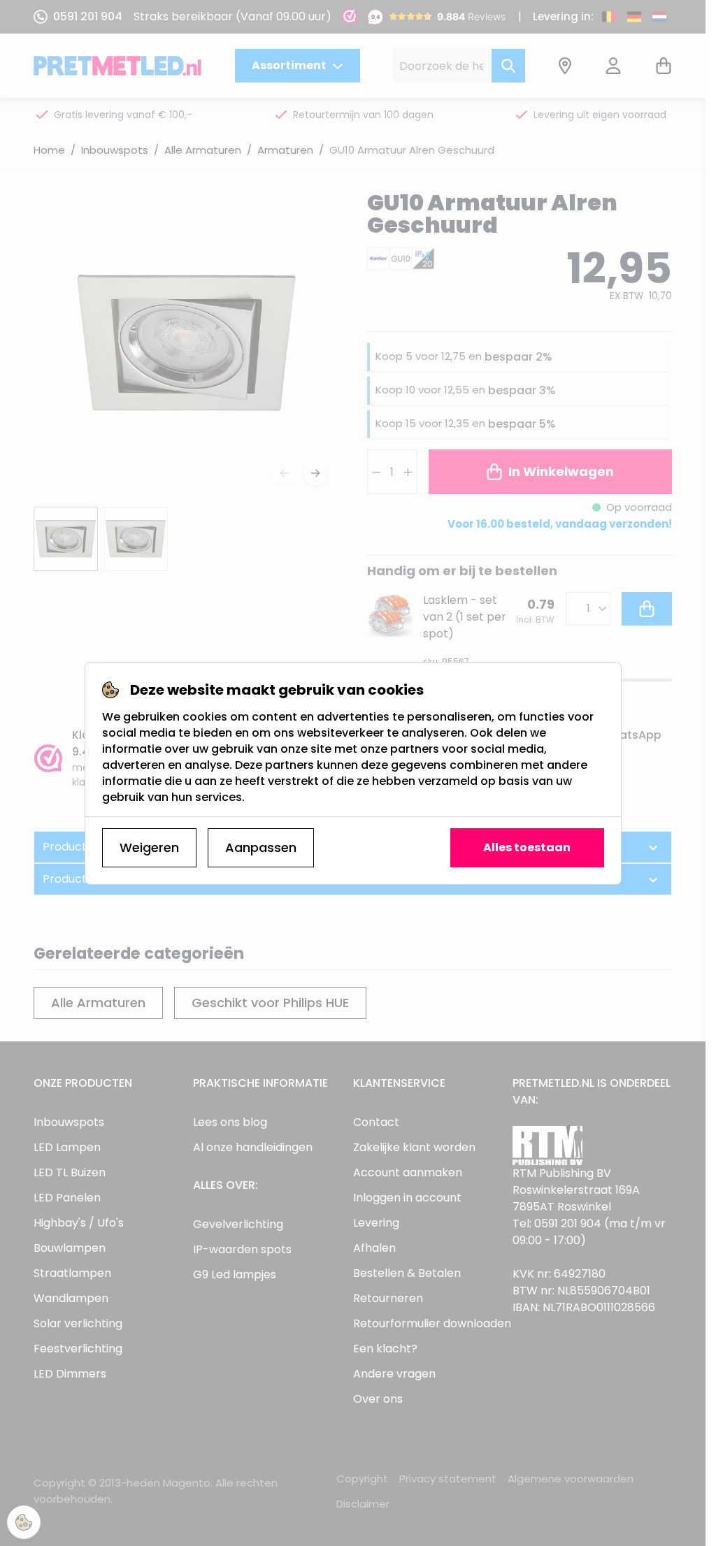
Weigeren (149, 847)
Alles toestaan (527, 847)
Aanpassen (260, 847)
